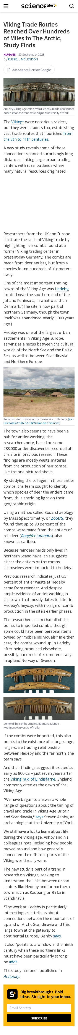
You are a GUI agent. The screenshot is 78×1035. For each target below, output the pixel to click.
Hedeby (61, 288)
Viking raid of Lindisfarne (32, 779)
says (39, 816)
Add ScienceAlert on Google (31, 70)
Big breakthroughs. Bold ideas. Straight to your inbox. (45, 994)
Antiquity (11, 976)
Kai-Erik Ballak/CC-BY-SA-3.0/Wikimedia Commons (38, 421)
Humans (9, 54)
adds (13, 961)
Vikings (17, 121)
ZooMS (57, 518)
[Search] (72, 6)
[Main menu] (7, 6)
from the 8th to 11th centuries (37, 136)
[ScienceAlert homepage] (39, 6)
